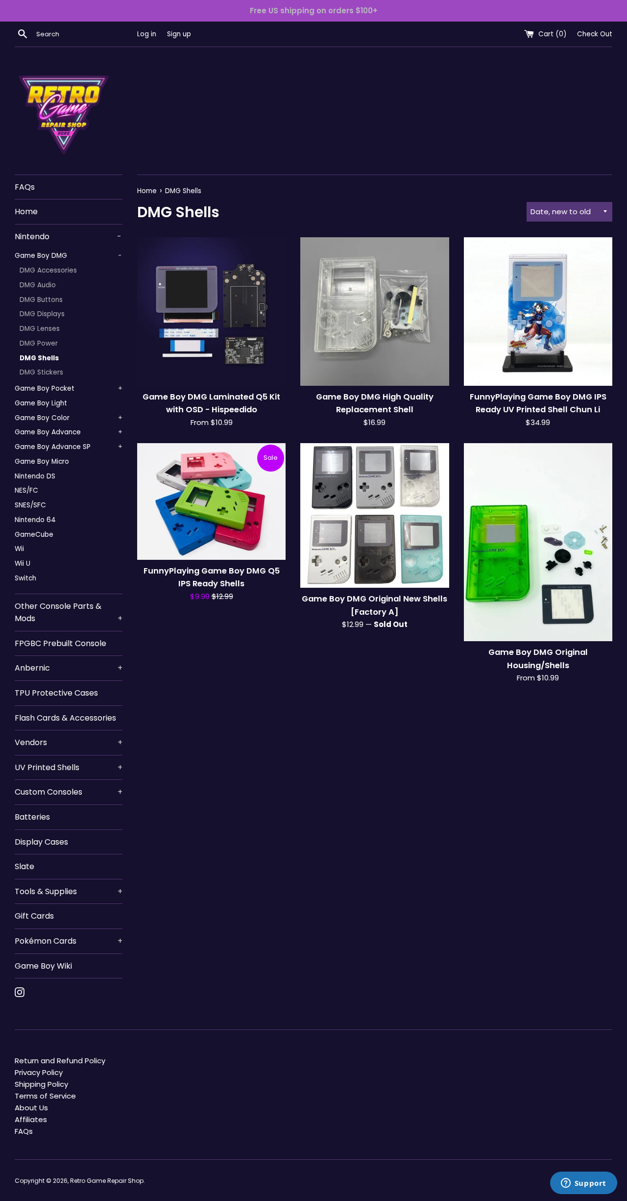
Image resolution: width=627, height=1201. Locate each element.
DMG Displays (42, 314)
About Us (31, 1107)
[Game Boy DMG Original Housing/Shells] (538, 542)
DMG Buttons (41, 299)
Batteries (32, 817)
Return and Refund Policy (60, 1060)
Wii (19, 548)
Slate (24, 866)
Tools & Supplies (68, 891)
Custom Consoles (68, 792)
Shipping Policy (41, 1084)
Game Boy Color (68, 418)
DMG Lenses (40, 328)
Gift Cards (34, 916)
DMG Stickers (41, 372)
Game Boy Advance (68, 432)
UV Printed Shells (68, 767)
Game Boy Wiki (43, 966)
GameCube (34, 534)
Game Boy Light (41, 403)
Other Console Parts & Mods (68, 612)
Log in (146, 34)
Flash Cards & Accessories (65, 718)
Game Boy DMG (68, 255)
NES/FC (26, 490)
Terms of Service (45, 1096)
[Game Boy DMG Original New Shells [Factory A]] (374, 515)
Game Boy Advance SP (68, 446)
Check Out (594, 34)
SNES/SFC (30, 505)
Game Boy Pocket (68, 388)
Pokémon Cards (68, 941)
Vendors (68, 742)
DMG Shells (39, 358)
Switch (25, 578)
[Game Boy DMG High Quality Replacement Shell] (374, 311)
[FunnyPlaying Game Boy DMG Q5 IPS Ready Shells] (211, 501)
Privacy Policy (39, 1072)
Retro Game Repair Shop (107, 1180)
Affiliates (31, 1119)
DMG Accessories (48, 270)
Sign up (179, 34)
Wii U (22, 563)
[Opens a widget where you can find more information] (583, 1184)
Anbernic (68, 668)
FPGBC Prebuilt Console (60, 643)
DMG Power (39, 343)
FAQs (25, 187)
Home (26, 211)
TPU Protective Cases (56, 693)
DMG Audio (38, 285)
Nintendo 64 (35, 520)
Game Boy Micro (42, 461)
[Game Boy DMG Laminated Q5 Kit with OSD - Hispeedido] (211, 311)
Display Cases (41, 842)
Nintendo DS (35, 476)
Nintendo (68, 236)
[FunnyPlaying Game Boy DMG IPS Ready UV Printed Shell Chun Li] (538, 311)
